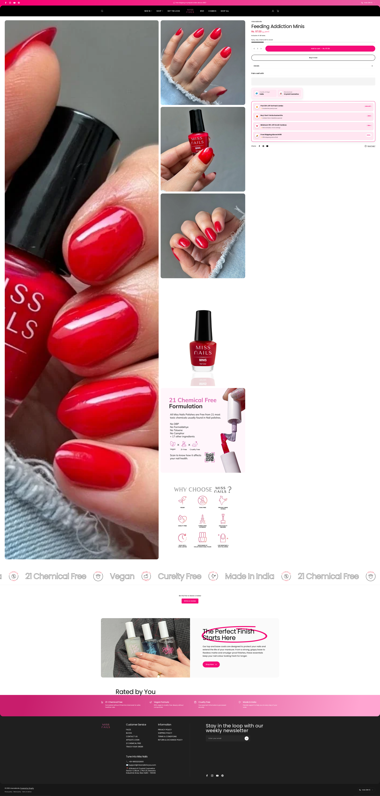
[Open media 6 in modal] (203, 430)
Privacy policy (8, 792)
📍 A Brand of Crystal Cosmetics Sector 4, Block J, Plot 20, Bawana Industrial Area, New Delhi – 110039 (141, 770)
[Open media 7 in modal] (203, 517)
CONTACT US (132, 736)
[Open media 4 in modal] (203, 236)
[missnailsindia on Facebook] (207, 775)
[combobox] (368, 3)
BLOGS (129, 733)
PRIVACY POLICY (165, 730)
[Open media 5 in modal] (203, 333)
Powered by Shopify (27, 788)
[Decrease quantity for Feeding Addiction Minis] (253, 48)
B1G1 (369, 116)
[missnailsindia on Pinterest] (222, 775)
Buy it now (313, 58)
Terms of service (26, 792)
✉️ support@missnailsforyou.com (141, 765)
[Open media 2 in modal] (203, 62)
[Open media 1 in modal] (82, 289)
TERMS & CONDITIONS (167, 736)
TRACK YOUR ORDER (134, 747)
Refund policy (17, 792)
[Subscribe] (247, 738)
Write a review (190, 601)
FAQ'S (128, 730)
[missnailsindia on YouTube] (217, 775)
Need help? (371, 146)
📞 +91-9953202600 (135, 762)
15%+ (369, 125)
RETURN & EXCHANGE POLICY (170, 740)
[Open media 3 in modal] (203, 149)
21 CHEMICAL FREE (133, 743)
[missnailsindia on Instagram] (212, 775)
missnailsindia (256, 21)
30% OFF (368, 106)
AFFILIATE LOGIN (132, 740)
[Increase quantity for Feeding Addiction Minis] (261, 48)
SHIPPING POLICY (165, 733)
